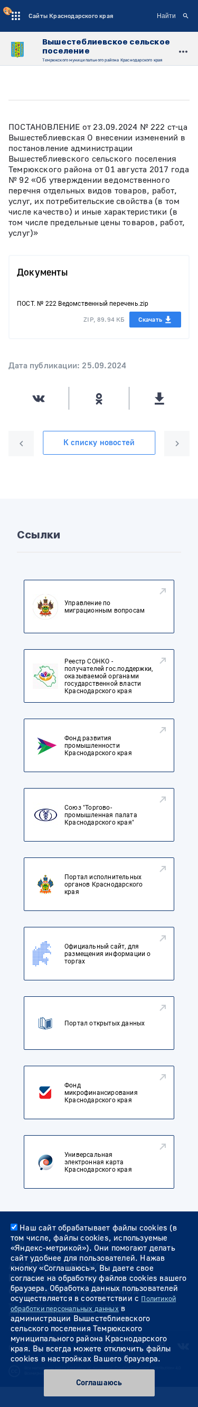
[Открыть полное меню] (183, 50)
